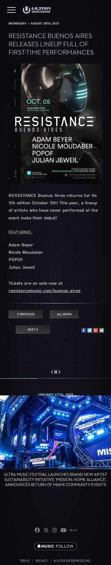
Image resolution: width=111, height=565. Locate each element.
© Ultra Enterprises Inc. (72, 560)
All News (64, 314)
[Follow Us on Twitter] (46, 530)
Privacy (42, 560)
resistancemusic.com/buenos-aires (45, 290)
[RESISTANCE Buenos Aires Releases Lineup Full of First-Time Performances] (55, 183)
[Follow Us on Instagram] (54, 530)
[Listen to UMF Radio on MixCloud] (73, 530)
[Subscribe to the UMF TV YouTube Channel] (63, 530)
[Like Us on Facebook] (37, 530)
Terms (24, 560)
